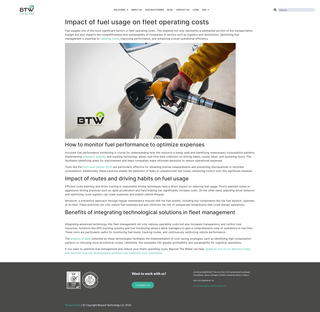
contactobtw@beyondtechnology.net (209, 286)
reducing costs (109, 38)
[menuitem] (205, 9)
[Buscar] (275, 9)
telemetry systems (94, 156)
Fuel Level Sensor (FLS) (97, 167)
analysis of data (80, 238)
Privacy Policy (73, 305)
